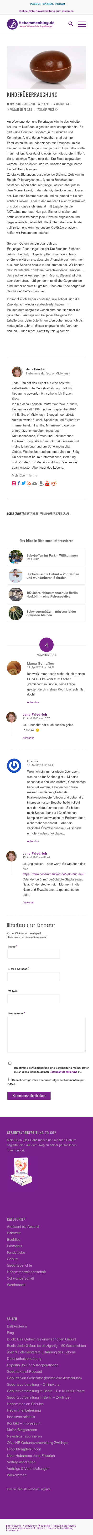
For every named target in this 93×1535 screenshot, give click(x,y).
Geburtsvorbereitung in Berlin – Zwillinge (38, 1397)
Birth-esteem (17, 1325)
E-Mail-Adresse (18, 969)
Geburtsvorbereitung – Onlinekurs (33, 1384)
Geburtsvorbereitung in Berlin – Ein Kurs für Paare (46, 1390)
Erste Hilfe (31, 514)
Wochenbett (16, 1284)
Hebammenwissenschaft (26, 1271)
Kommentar (16, 1013)
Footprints (14, 1245)
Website (13, 991)
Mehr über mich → (24, 475)
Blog (10, 1332)
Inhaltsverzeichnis (21, 1416)
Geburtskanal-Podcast (24, 1371)
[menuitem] (48, 3)
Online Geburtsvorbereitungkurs (29, 1489)
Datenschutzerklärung (64, 1072)
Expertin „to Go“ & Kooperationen (32, 1364)
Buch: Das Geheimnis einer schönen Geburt (41, 1338)
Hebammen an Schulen (25, 1403)
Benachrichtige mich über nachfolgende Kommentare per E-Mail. (45, 1082)
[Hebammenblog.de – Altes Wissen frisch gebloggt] (38, 24)
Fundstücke (16, 1252)
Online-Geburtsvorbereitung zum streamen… (47, 11)
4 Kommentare (61, 104)
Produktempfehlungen (24, 1448)
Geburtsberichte (19, 1265)
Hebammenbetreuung (24, 1410)
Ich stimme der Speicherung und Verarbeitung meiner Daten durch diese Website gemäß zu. (51, 1070)
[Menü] (79, 24)
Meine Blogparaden (22, 1429)
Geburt (12, 1258)
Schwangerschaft (20, 1278)
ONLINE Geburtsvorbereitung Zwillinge (37, 1442)
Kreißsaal (62, 514)
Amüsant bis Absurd (21, 109)
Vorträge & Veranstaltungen (28, 1468)
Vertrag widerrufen (21, 1461)
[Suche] (68, 24)
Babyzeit (14, 1232)
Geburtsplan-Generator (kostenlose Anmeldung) (44, 1377)
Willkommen (16, 1474)
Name (12, 946)
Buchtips (14, 1239)
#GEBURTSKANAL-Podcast (47, 4)
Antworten (33, 702)
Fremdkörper (47, 514)
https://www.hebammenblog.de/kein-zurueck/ (53, 874)
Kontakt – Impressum (24, 1423)
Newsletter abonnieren (24, 1435)
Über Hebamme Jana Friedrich (31, 1455)
